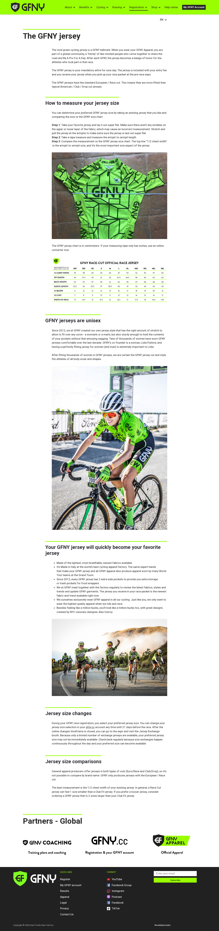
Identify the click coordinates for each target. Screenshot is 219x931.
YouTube (117, 879)
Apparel (64, 896)
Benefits (84, 7)
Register (65, 879)
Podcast (117, 896)
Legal (63, 902)
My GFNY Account (193, 7)
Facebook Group (121, 885)
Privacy (64, 908)
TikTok (116, 908)
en (161, 19)
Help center (171, 7)
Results (64, 891)
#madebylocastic (162, 925)
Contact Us (67, 914)
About (68, 7)
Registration (136, 7)
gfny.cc (90, 727)
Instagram (118, 891)
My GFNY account (70, 885)
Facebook (117, 902)
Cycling (100, 7)
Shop (154, 7)
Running (117, 7)
